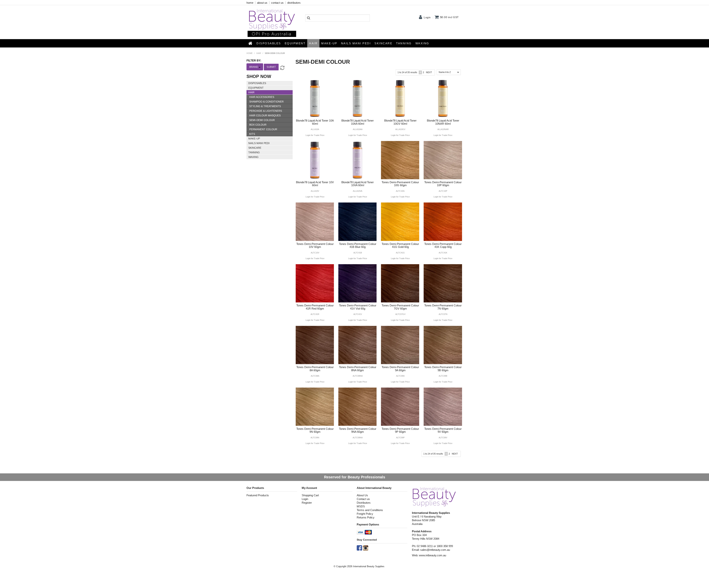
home (249, 2)
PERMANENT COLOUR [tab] (263, 129)
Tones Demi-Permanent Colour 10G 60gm (400, 184)
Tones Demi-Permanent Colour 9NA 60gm (357, 430)
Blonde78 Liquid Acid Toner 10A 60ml (315, 122)
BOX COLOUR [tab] (257, 124)
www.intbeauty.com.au (432, 555)
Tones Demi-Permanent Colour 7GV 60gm (400, 307)
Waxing (422, 43)
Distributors (364, 502)
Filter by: (253, 60)
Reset (282, 67)
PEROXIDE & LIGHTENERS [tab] (265, 110)
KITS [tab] (252, 133)
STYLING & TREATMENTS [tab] (265, 106)
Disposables (268, 43)
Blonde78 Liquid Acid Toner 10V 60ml (315, 184)
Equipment (295, 43)
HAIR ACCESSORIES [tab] (261, 96)
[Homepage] (434, 496)
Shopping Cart (310, 495)
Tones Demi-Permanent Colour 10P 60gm (443, 184)
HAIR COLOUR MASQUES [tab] (265, 115)
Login (427, 17)
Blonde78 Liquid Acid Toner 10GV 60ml (400, 122)
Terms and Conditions (370, 510)
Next (429, 72)
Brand (254, 66)
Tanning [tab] (254, 152)
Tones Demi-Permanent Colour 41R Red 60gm (315, 307)
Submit (271, 67)
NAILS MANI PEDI (356, 43)
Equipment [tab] (256, 87)
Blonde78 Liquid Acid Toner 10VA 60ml (357, 184)
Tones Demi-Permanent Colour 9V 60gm (443, 430)
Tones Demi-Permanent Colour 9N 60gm (315, 430)
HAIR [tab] (251, 92)
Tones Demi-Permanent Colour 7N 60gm (443, 307)
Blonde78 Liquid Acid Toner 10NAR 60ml (443, 122)
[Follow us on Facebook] (359, 547)
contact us (277, 2)
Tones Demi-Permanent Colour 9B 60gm (443, 369)
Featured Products (257, 495)
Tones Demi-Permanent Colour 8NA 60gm (357, 369)
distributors (294, 2)
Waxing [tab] (253, 157)
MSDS (361, 506)
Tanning (404, 43)
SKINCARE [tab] (254, 147)
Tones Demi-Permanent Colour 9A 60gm (400, 369)
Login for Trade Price (315, 135)
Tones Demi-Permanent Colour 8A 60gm (315, 369)
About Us (362, 495)
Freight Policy (365, 513)
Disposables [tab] (257, 83)
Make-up (329, 43)
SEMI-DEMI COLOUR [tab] (262, 120)
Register (307, 502)
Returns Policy (365, 517)
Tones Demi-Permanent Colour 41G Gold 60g (400, 245)
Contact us (363, 499)
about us (262, 2)
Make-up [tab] (254, 138)
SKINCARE (383, 43)
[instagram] (365, 547)
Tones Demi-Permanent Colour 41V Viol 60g (357, 307)
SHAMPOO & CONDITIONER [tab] (266, 101)
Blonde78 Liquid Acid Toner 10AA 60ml (357, 122)
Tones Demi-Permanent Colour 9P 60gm (400, 430)
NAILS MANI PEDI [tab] (259, 143)
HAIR (313, 43)
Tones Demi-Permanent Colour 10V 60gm (315, 245)
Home (250, 43)
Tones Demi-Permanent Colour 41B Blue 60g (357, 245)
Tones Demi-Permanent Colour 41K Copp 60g (443, 245)
